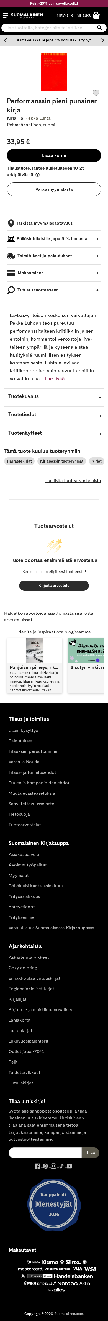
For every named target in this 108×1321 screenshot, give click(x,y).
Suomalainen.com (69, 1314)
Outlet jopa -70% (26, 1051)
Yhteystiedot (22, 906)
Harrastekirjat (19, 461)
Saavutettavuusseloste (31, 803)
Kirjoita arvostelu (54, 585)
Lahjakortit (20, 1020)
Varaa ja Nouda (24, 761)
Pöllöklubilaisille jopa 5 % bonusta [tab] (52, 238)
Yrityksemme (22, 917)
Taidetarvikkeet (24, 1072)
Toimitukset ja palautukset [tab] (44, 255)
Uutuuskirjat (21, 1083)
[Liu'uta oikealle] (102, 40)
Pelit (13, 1062)
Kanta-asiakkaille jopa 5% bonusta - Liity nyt (54, 40)
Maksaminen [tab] (30, 272)
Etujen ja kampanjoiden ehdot (39, 782)
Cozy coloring (23, 967)
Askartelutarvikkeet (29, 957)
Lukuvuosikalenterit (28, 1041)
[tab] (54, 397)
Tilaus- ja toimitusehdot (32, 772)
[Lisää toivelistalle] (96, 93)
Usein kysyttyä (23, 730)
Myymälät (19, 875)
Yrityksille (64, 15)
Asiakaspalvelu (24, 854)
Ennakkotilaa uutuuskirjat (34, 978)
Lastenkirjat (20, 1030)
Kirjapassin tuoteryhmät (61, 461)
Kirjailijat (18, 999)
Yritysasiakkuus (24, 896)
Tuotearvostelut (25, 824)
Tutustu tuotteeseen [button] (38, 289)
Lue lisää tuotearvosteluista (73, 480)
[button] (5, 15)
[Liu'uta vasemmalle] (5, 40)
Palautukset (21, 740)
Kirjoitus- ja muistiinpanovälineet (42, 1009)
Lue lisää (55, 379)
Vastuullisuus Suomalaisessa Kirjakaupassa (51, 927)
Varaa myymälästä (54, 189)
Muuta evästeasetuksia (32, 793)
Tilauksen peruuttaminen (34, 751)
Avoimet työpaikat (28, 865)
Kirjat (97, 461)
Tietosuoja (19, 814)
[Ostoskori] (96, 15)
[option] (54, 40)
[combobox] (54, 28)
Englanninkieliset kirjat (31, 988)
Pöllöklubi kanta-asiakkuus (36, 885)
